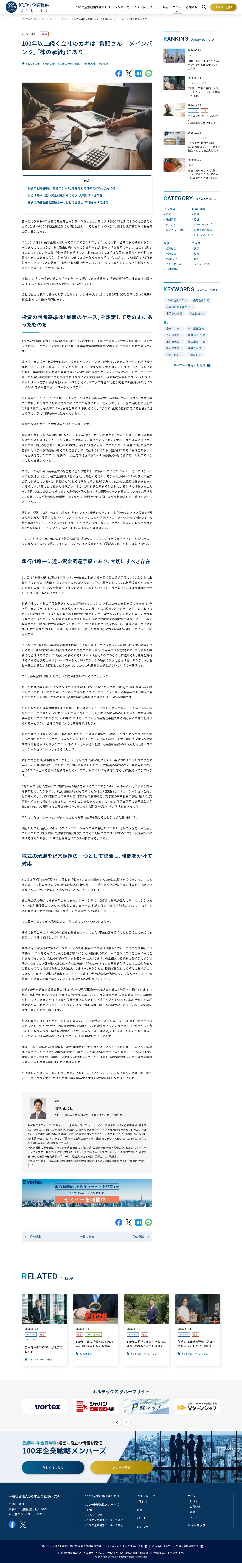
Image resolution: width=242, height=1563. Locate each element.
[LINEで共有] (148, 73)
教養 (50, 1359)
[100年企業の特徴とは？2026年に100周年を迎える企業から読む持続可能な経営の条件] (95, 1330)
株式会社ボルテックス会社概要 (125, 1546)
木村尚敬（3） (173, 341)
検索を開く (204, 7)
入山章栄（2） (173, 335)
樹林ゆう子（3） (197, 335)
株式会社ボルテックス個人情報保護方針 (175, 1546)
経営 (44, 34)
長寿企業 (50, 63)
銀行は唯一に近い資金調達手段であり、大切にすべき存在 (65, 195)
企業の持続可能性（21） (179, 307)
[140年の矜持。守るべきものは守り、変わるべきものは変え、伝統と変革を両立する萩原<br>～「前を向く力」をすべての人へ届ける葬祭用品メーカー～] (146, 1330)
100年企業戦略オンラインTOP (37, 18)
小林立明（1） (195, 348)
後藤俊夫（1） (173, 348)
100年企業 (34, 63)
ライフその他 (33, 1340)
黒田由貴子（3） (197, 341)
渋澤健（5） (196, 354)
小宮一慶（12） (174, 354)
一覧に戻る (87, 1236)
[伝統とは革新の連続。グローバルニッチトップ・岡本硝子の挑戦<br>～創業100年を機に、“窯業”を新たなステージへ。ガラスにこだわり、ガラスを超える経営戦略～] (192, 87)
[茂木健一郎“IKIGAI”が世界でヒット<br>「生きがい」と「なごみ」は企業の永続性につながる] (44, 1330)
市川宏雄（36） (196, 328)
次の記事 (139, 1236)
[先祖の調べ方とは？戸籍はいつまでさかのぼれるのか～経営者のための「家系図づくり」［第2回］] (192, 169)
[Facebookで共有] (118, 73)
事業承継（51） (174, 313)
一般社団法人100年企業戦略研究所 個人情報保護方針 (70, 1546)
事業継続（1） (197, 313)
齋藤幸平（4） (173, 328)
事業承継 (90, 63)
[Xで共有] (128, 73)
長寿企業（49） (201, 300)
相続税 (104, 63)
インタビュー (37, 1359)
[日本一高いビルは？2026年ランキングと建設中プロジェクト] (192, 59)
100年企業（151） (176, 300)
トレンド (193, 55)
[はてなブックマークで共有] (138, 73)
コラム (62, 18)
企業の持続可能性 (70, 63)
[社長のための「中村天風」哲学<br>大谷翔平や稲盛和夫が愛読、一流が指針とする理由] (192, 114)
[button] (117, 1422)
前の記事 (35, 1236)
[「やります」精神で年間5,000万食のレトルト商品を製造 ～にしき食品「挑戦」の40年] (192, 142)
